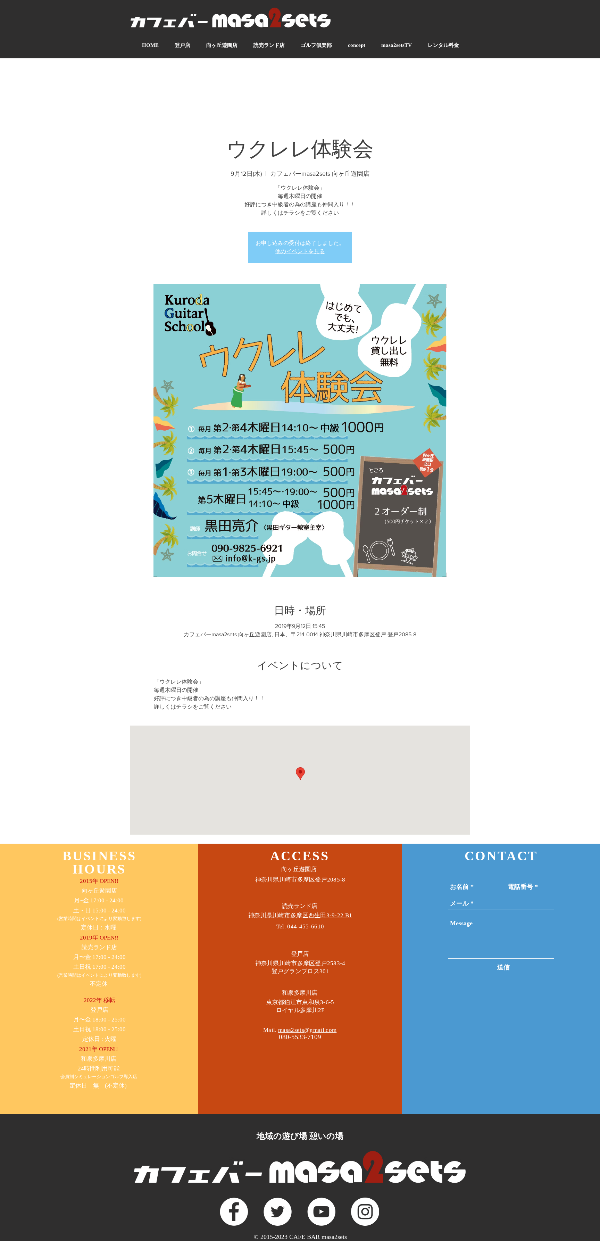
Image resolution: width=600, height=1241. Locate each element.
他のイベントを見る (300, 251)
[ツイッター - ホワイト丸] (278, 1212)
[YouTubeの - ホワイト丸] (321, 1212)
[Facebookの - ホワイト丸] (234, 1212)
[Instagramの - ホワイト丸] (365, 1212)
